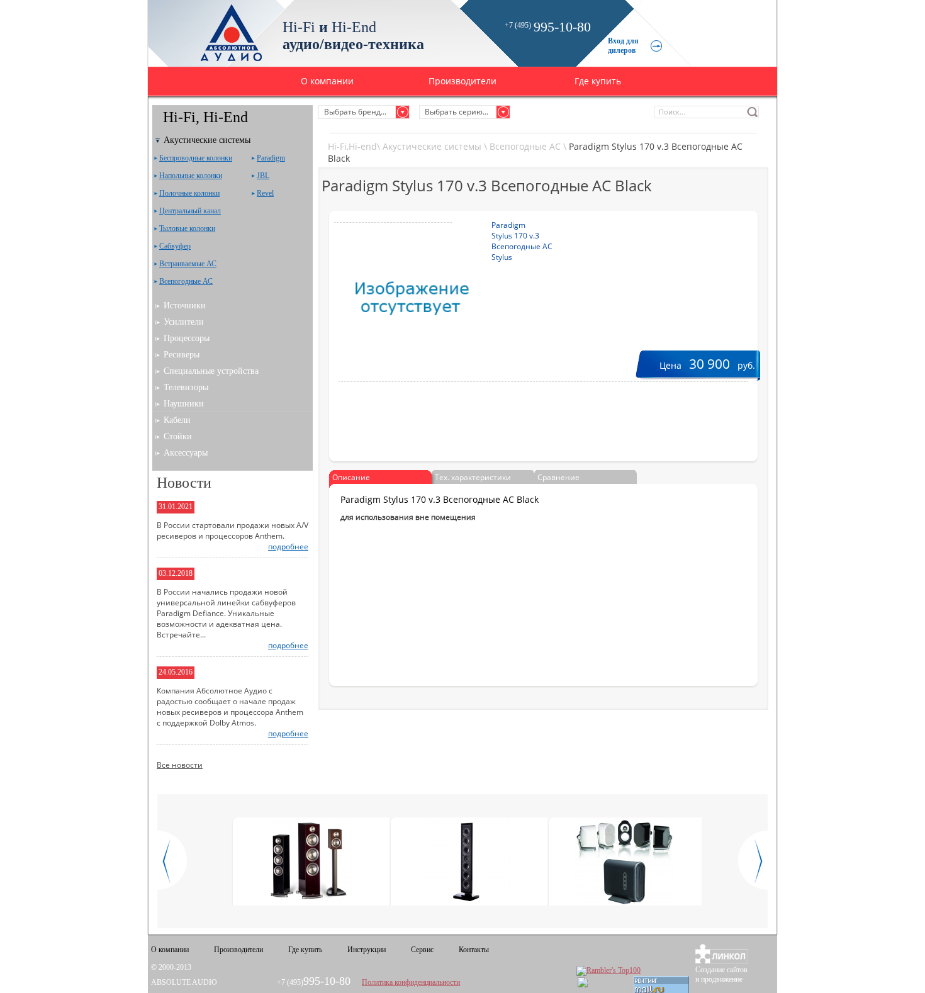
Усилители (184, 322)
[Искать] (753, 112)
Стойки (178, 436)
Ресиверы (181, 354)
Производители (462, 81)
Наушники (184, 403)
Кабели (177, 420)
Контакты (474, 949)
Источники (185, 305)
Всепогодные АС (525, 146)
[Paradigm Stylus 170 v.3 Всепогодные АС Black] (393, 298)
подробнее (288, 546)
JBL (263, 175)
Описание (351, 477)
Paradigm (271, 158)
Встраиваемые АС (187, 263)
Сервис (422, 949)
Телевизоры (186, 387)
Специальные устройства (211, 371)
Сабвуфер (175, 246)
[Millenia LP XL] (467, 862)
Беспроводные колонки (195, 158)
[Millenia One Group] (624, 862)
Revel (265, 193)
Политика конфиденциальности (411, 982)
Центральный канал (190, 210)
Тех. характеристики (473, 477)
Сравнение (558, 477)
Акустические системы (432, 146)
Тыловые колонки (187, 228)
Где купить (598, 81)
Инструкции (366, 949)
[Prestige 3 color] (309, 862)
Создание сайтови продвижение (721, 974)
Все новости (180, 765)
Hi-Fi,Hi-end (352, 146)
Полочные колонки (189, 193)
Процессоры (187, 338)
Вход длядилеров (623, 45)
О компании (327, 81)
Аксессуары (186, 452)
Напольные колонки (190, 175)
